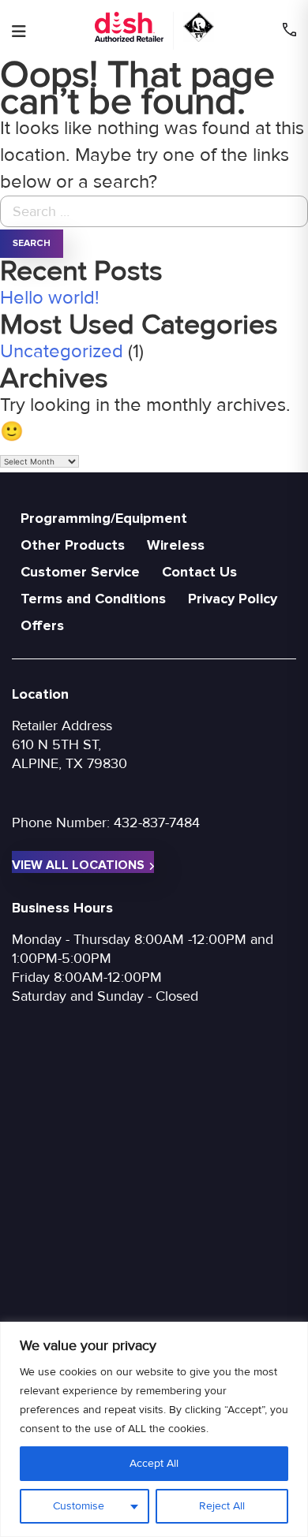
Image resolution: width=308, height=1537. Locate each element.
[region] (154, 1429)
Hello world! (50, 297)
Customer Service (80, 571)
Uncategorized (61, 351)
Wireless (176, 545)
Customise (78, 1506)
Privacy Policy (232, 598)
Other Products (73, 545)
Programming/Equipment (104, 518)
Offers (42, 625)
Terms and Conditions (93, 598)
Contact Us (199, 571)
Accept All (154, 1463)
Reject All (222, 1506)
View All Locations (78, 865)
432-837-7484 (157, 822)
